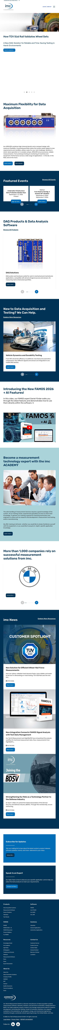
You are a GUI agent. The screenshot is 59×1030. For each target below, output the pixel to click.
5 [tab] (34, 92)
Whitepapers (6, 950)
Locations (32, 954)
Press (4, 961)
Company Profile (7, 976)
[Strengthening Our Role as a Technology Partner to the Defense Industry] (29, 773)
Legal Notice (7, 1019)
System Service (34, 945)
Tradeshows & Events (8, 952)
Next (36, 204)
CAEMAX (5, 979)
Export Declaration (8, 963)
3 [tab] (29, 92)
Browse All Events (49, 180)
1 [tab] (24, 92)
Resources (6, 939)
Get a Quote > (19, 163)
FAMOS (32, 907)
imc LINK (32, 914)
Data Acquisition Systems (9, 907)
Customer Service (34, 943)
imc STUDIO (33, 910)
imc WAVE (32, 912)
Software (33, 904)
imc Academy (6, 945)
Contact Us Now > (12, 886)
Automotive (11, 595)
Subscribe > (10, 855)
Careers (5, 983)
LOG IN (44, 6)
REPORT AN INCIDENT (26, 1019)
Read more (10, 685)
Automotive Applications (36, 930)
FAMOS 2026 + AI (7, 927)
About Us (6, 969)
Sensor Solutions (7, 912)
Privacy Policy (15, 1019)
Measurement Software (9, 910)
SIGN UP (49, 6)
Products (6, 904)
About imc (5, 972)
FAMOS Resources (7, 930)
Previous (22, 204)
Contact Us (34, 939)
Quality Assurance (7, 986)
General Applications (35, 927)
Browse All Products (10, 230)
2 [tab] (26, 92)
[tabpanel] (29, 33)
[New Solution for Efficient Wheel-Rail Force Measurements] (29, 644)
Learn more (7, 88)
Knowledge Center (7, 943)
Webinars (5, 954)
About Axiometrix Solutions (10, 974)
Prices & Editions (7, 932)
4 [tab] (31, 92)
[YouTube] (18, 1024)
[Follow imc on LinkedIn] (13, 1024)
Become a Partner (34, 952)
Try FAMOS (6, 934)
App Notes (5, 947)
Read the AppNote (8, 50)
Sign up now (16, 201)
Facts (4, 990)
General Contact (34, 950)
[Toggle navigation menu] (54, 6)
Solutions (33, 922)
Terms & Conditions (8, 988)
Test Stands (6, 917)
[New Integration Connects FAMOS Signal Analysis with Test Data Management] (29, 709)
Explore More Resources (12, 317)
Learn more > (8, 163)
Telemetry (5, 914)
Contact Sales (33, 947)
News (4, 959)
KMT (4, 981)
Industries (32, 925)
